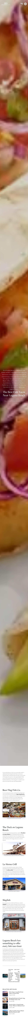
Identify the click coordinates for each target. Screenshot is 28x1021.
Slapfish (4, 904)
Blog (5, 401)
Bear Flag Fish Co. (21, 794)
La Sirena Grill (10, 870)
